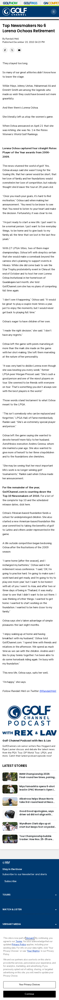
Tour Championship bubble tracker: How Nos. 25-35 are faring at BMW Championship (36, 838)
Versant (30, 938)
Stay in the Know (12, 869)
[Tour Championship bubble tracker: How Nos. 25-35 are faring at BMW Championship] (10, 839)
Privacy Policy (19, 944)
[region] (29, 964)
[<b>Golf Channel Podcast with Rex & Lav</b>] (29, 720)
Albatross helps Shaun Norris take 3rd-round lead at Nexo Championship (36, 800)
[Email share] (19, 50)
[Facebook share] (5, 50)
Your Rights (33, 951)
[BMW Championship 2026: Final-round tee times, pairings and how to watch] (10, 776)
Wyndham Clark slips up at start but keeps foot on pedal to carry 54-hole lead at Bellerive (36, 825)
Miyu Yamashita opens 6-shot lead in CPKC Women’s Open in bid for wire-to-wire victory (37, 788)
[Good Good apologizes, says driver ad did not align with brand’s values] (10, 814)
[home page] (14, 12)
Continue (29, 994)
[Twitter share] (12, 50)
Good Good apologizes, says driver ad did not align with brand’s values (36, 813)
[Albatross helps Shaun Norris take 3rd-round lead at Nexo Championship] (10, 801)
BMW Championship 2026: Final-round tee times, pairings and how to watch (37, 775)
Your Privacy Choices (29, 984)
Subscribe (10, 881)
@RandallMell (47, 691)
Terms (19, 941)
